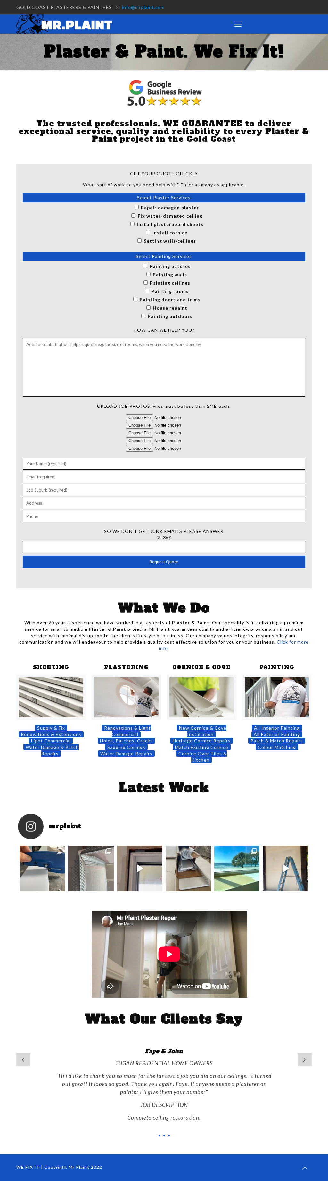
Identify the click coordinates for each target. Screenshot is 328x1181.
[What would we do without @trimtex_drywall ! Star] (188, 868)
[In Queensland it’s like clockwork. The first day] (237, 868)
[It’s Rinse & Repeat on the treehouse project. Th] (285, 868)
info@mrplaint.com (143, 7)
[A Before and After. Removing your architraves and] (139, 868)
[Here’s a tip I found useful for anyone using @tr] (42, 868)
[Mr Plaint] (67, 24)
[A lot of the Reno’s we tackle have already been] (91, 868)
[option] (164, 1092)
